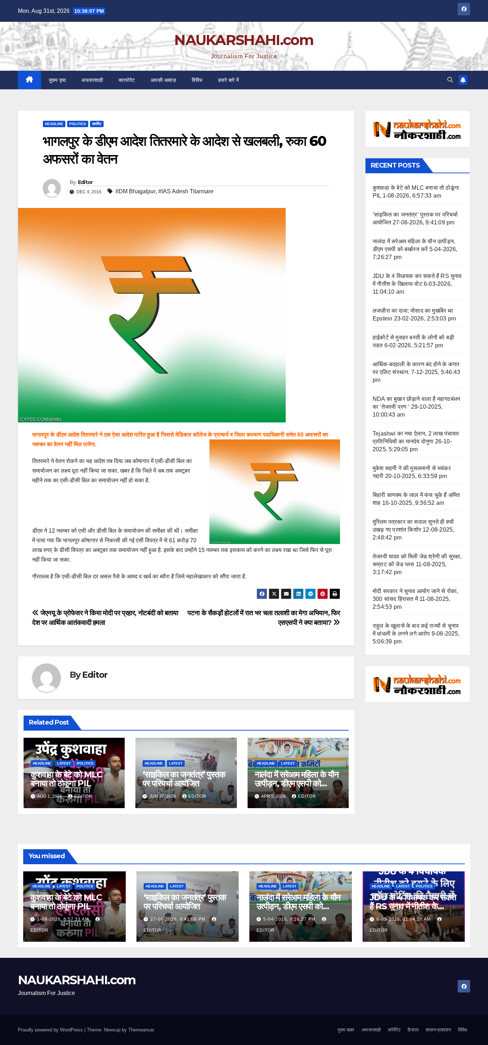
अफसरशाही (92, 80)
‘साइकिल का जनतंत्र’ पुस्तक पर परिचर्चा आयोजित (184, 778)
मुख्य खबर (346, 1029)
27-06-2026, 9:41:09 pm (178, 919)
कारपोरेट (127, 80)
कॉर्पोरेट (394, 1029)
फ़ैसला (413, 1029)
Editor (85, 182)
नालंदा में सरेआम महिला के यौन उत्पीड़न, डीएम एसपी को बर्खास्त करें (297, 783)
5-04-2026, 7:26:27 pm (290, 919)
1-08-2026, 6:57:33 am (63, 919)
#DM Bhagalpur (135, 191)
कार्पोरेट (96, 124)
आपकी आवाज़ (163, 80)
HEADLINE (54, 124)
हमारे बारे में (228, 80)
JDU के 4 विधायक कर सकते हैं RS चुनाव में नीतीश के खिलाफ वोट (413, 906)
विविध (197, 80)
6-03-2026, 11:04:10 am (404, 919)
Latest (64, 763)
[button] (450, 80)
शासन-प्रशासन (438, 1029)
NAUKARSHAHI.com (244, 40)
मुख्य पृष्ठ (57, 80)
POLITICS (77, 124)
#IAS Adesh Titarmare (186, 191)
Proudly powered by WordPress (51, 1029)
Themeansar (141, 1029)
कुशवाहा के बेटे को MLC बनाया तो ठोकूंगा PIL (66, 778)
